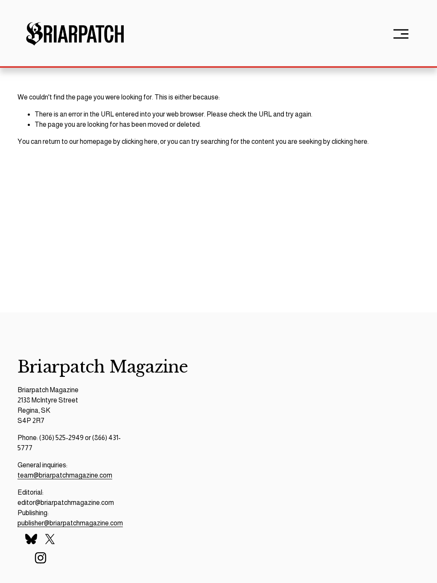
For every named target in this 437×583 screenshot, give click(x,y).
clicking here (139, 141)
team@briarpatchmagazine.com (64, 475)
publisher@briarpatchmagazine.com (70, 523)
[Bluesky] (31, 539)
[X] (50, 539)
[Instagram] (41, 558)
